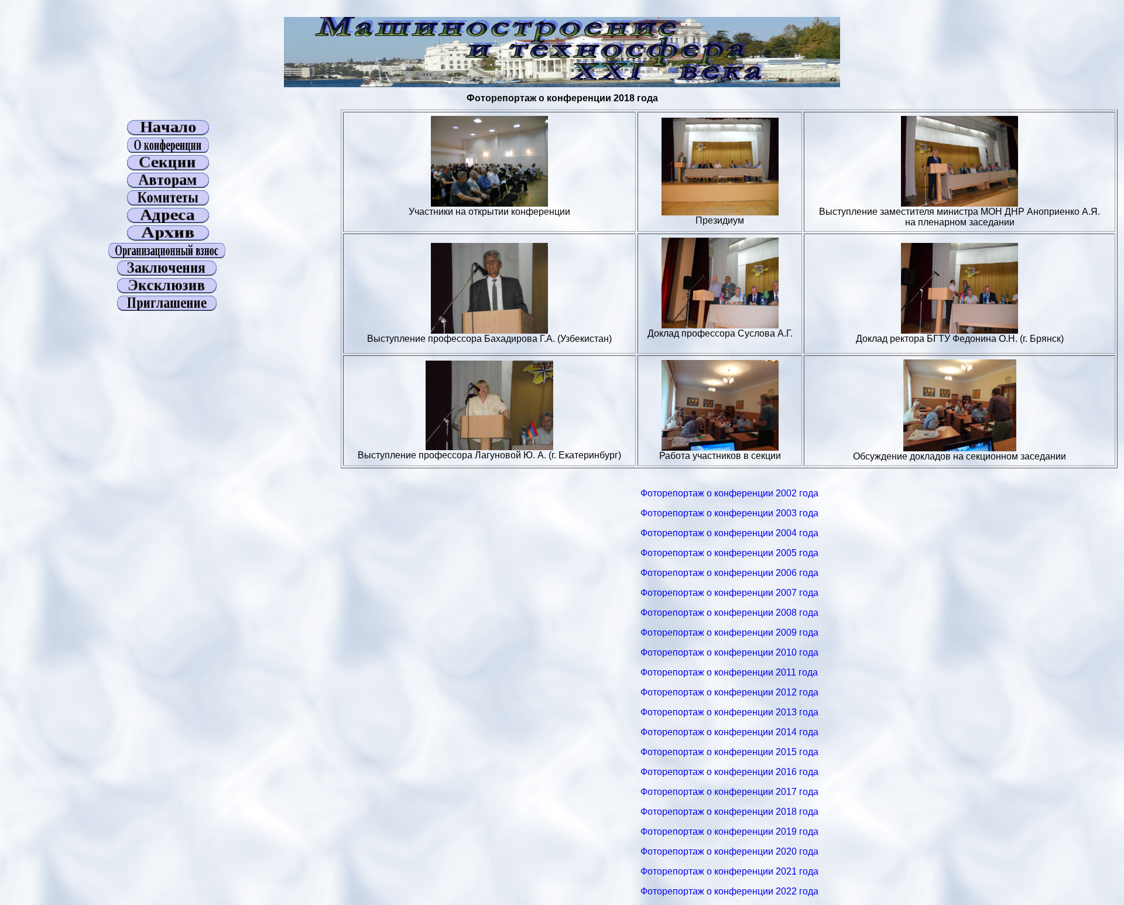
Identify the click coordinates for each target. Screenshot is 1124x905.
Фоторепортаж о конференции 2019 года (729, 832)
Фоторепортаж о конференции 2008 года (729, 613)
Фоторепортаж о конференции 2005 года (729, 553)
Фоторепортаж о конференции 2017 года (729, 792)
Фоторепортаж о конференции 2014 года (729, 732)
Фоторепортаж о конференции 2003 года (729, 513)
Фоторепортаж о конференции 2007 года (729, 593)
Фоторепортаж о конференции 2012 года (729, 692)
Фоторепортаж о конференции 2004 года (729, 533)
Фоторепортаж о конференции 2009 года (729, 632)
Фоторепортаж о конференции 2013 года (729, 712)
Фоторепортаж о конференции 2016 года (729, 772)
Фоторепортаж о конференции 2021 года (729, 871)
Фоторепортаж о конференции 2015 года (729, 752)
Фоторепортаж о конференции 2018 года (729, 812)
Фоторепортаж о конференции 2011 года (729, 672)
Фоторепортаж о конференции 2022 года (729, 891)
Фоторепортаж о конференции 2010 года (729, 652)
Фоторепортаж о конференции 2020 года (729, 851)
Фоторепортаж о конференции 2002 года (729, 493)
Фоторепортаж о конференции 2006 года (729, 573)
